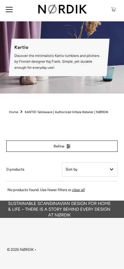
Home (13, 112)
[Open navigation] (9, 9)
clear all (78, 190)
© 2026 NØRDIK (20, 249)
